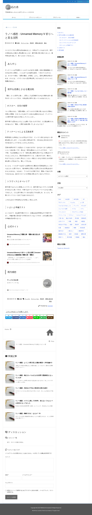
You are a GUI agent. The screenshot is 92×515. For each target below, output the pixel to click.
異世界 (32, 43)
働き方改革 (69, 218)
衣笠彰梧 (82, 227)
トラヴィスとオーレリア (67, 42)
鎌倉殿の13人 (62, 234)
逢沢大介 (61, 231)
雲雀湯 (76, 234)
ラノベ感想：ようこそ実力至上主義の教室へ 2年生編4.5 (33, 362)
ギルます (83, 205)
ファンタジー (62, 212)
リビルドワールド (81, 215)
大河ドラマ (61, 221)
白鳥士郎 (83, 224)
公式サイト (61, 47)
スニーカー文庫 (62, 208)
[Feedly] (75, 1)
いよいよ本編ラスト (66, 45)
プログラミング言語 (77, 212)
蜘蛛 (75, 227)
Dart (59, 199)
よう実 (82, 202)
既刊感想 (60, 50)
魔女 (45, 43)
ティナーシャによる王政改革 (68, 40)
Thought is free (55, 510)
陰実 (70, 234)
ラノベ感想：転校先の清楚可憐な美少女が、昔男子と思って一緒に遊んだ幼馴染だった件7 (77, 120)
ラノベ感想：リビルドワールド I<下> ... (69, 147)
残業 (71, 224)
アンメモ (27, 299)
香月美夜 (69, 237)
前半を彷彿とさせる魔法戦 (65, 35)
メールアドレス (27, 475)
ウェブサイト (9, 482)
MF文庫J (76, 199)
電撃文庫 (83, 234)
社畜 (59, 227)
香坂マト (61, 237)
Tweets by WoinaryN (63, 248)
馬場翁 (77, 237)
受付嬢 (77, 218)
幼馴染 (83, 221)
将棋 (76, 221)
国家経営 (83, 218)
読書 (15, 27)
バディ (82, 208)
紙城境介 (67, 227)
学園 (70, 221)
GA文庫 (67, 199)
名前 (7, 475)
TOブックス (61, 202)
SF (84, 199)
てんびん (72, 202)
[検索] (87, 1)
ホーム (9, 27)
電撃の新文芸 (39, 43)
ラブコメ (71, 215)
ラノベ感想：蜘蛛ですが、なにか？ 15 (27, 413)
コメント (7, 456)
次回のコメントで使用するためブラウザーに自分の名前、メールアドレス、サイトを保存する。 (30, 491)
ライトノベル (24, 43)
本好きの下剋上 (62, 224)
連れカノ (71, 231)
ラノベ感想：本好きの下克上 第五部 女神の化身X (31, 388)
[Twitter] (67, 1)
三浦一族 (61, 218)
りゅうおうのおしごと (64, 205)
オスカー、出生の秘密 (66, 37)
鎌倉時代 (81, 231)
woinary (50, 306)
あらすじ (60, 32)
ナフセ (74, 208)
